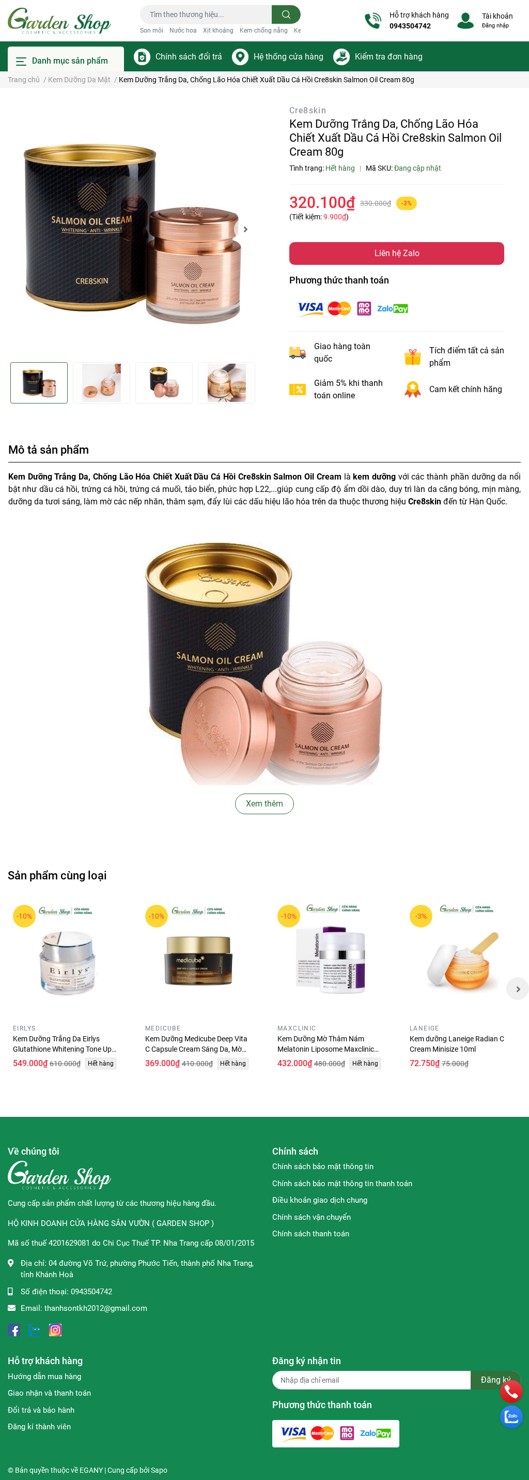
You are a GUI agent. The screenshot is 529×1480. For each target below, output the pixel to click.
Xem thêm (264, 804)
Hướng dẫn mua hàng (44, 1376)
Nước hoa (183, 30)
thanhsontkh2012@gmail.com (95, 1308)
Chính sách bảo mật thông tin (323, 1166)
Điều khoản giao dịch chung (319, 1200)
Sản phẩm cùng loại (57, 875)
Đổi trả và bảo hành (41, 1410)
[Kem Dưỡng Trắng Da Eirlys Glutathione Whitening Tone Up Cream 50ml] (66, 958)
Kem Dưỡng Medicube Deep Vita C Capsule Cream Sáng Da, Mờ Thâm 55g (196, 1049)
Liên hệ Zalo (397, 253)
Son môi (151, 30)
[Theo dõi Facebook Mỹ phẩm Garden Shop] (14, 1329)
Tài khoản (497, 16)
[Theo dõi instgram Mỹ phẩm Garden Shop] (55, 1329)
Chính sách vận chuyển (311, 1217)
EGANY (91, 1470)
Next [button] (245, 229)
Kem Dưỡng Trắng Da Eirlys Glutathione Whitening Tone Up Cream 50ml (62, 1049)
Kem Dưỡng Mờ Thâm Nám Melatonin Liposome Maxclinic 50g (325, 1049)
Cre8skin (307, 110)
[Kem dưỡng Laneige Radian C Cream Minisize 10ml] (462, 958)
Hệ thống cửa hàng (288, 57)
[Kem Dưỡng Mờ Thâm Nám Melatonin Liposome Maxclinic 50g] (330, 958)
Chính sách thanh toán (310, 1233)
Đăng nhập (495, 25)
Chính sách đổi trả (188, 57)
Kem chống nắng (264, 30)
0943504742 (410, 26)
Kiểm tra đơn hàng (389, 57)
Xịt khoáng (218, 30)
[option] (132, 229)
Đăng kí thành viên (39, 1426)
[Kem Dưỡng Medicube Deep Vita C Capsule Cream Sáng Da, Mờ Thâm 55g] (198, 958)
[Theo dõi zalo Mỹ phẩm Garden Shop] (34, 1329)
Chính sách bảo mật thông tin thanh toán (342, 1183)
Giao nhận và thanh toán (49, 1393)
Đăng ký (496, 1380)
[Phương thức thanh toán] (352, 308)
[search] (286, 14)
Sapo (159, 1470)
